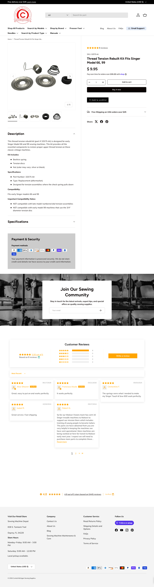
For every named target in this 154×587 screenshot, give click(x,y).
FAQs (121, 28)
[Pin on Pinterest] (106, 121)
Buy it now (116, 90)
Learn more (31, 2)
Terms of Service (90, 543)
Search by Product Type (32, 33)
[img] (17, 383)
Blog (102, 28)
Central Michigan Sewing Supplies (24, 578)
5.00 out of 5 (37, 354)
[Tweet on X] (96, 121)
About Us (111, 28)
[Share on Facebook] (101, 121)
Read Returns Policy (92, 521)
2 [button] (75, 453)
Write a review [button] (123, 356)
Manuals (54, 33)
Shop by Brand (57, 28)
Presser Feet (76, 28)
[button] (145, 15)
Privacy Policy (89, 538)
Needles (12, 33)
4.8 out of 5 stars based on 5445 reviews (82, 494)
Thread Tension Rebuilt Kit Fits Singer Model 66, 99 (28, 39)
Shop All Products (16, 28)
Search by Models (35, 28)
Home (10, 39)
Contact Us (52, 521)
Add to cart (126, 82)
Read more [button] (62, 442)
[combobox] (86, 15)
